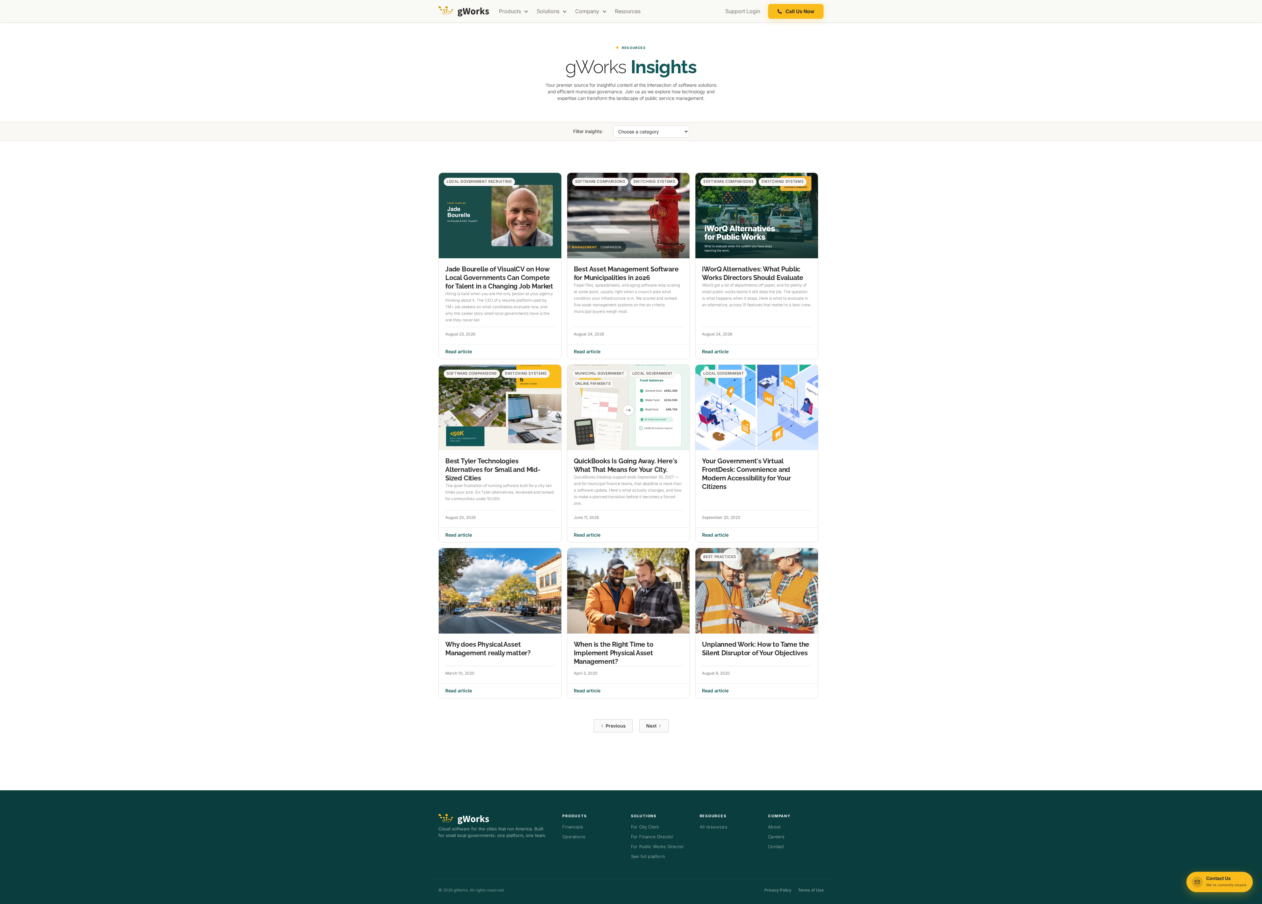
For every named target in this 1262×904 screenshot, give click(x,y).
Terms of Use (811, 890)
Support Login (742, 11)
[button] (514, 11)
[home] (464, 11)
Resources (628, 11)
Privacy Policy (777, 890)
